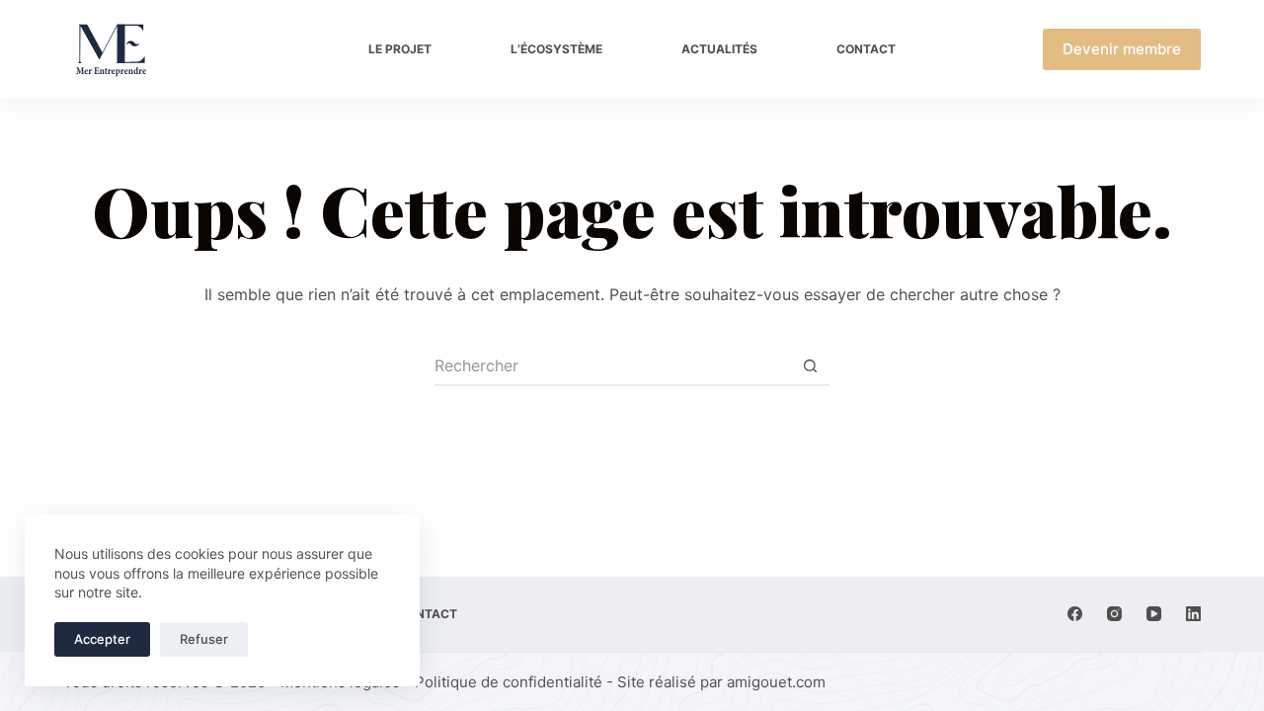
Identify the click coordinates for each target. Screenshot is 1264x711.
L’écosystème (556, 48)
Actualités (719, 48)
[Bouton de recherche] (810, 366)
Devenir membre (1122, 49)
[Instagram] (1114, 613)
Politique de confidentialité (508, 681)
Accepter (102, 639)
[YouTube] (1153, 613)
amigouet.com (776, 681)
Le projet (400, 48)
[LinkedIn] (1193, 613)
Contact (866, 48)
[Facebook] (1074, 613)
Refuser (204, 639)
